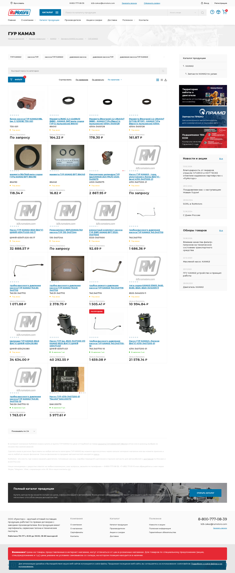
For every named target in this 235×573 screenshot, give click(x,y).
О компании (76, 525)
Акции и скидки (94, 20)
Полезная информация (160, 528)
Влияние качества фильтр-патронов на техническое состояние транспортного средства (198, 246)
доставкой (148, 459)
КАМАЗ (53, 39)
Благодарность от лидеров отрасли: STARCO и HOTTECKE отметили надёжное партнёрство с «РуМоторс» (203, 174)
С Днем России (191, 215)
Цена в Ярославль (17, 134)
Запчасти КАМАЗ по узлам (72, 39)
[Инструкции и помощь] (212, 12)
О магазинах (76, 528)
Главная (12, 20)
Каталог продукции (49, 20)
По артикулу (98, 80)
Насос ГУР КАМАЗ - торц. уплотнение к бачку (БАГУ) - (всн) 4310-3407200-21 (144, 176)
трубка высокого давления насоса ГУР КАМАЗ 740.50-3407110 (25, 287)
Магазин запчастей (16, 39)
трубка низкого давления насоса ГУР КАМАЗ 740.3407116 (106, 286)
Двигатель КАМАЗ (193, 287)
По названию (82, 80)
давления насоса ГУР (103, 57)
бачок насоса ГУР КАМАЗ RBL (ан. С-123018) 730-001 (26, 120)
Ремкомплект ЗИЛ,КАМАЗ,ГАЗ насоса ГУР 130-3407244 (66, 231)
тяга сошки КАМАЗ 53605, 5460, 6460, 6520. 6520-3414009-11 (146, 286)
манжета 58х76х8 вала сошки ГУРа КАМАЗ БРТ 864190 (26, 175)
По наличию (114, 80)
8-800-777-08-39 (77, 3)
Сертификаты (76, 532)
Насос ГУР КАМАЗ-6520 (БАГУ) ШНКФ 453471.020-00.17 (26, 231)
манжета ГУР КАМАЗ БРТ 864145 (67, 174)
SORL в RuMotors (192, 203)
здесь (96, 454)
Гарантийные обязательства (162, 532)
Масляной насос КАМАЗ (196, 261)
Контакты (143, 20)
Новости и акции (157, 525)
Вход (206, 3)
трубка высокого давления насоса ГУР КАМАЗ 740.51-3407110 (65, 287)
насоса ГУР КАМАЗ (54, 57)
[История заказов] (218, 12)
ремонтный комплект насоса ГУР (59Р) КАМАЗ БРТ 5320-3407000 (105, 232)
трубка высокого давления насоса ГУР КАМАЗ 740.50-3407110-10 (25, 399)
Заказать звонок (129, 3)
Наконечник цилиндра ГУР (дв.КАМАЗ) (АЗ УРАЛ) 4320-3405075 (104, 176)
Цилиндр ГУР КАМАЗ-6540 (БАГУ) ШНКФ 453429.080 (24, 342)
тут (69, 469)
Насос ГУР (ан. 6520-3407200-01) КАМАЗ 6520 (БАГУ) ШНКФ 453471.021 (67, 343)
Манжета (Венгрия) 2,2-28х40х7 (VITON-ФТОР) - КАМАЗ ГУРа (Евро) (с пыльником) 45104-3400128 (146, 122)
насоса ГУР (33, 57)
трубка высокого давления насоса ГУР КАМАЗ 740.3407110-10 (106, 343)
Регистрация (221, 3)
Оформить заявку (152, 3)
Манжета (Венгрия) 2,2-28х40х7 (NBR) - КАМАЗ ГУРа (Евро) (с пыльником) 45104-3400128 (106, 121)
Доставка (112, 20)
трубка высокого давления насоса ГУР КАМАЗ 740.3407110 (146, 231)
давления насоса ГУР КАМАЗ (134, 57)
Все (221, 158)
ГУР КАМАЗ (93, 39)
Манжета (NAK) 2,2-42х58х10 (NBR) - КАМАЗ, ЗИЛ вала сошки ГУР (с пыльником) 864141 (67, 121)
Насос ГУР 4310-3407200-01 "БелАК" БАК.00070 (65, 397)
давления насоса (78, 57)
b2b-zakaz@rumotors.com (103, 3)
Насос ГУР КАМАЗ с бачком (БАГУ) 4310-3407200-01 (144, 342)
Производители (73, 20)
